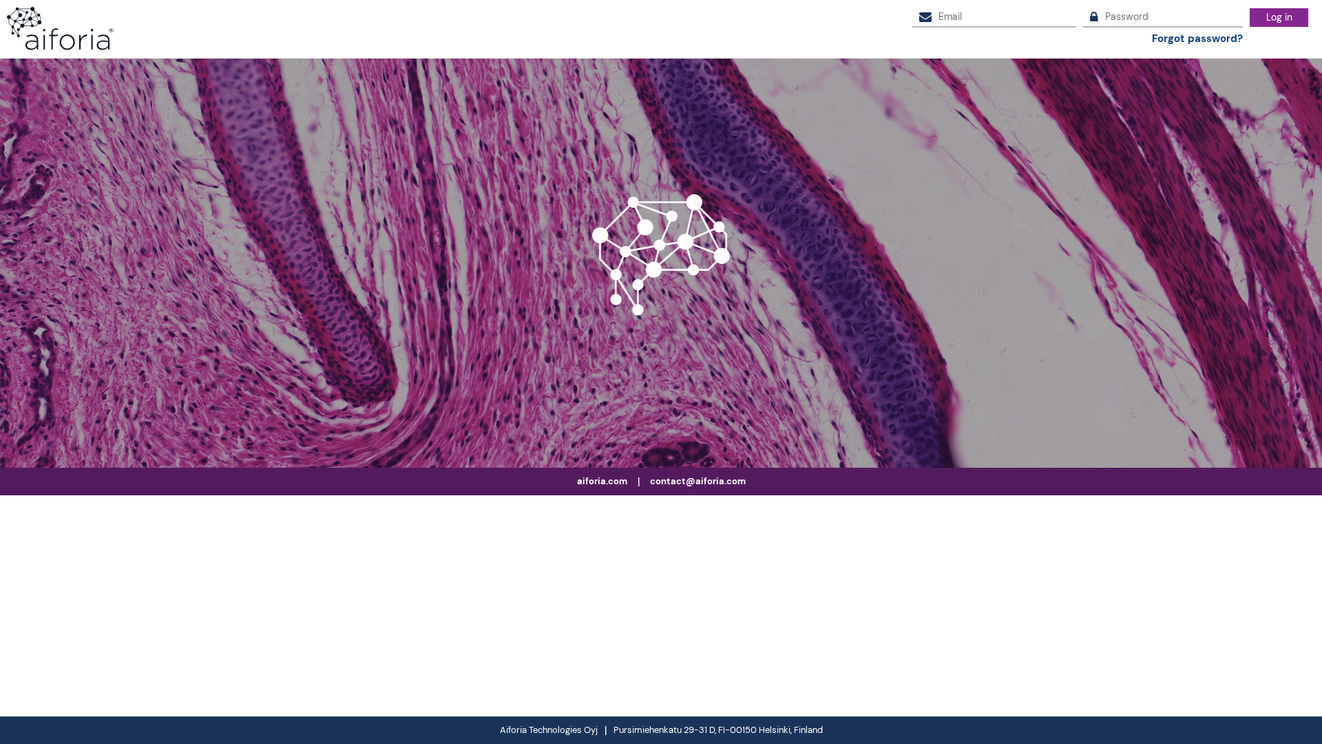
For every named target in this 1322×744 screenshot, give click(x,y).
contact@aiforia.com (698, 481)
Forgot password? (1197, 38)
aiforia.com (602, 481)
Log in (1279, 17)
